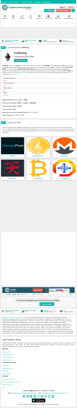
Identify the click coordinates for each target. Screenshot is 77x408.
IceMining (5, 95)
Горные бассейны (26, 2)
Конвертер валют (7, 368)
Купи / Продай (6, 373)
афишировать (46, 2)
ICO (31, 18)
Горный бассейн (21, 60)
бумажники (37, 2)
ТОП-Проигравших (7, 357)
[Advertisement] (38, 32)
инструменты (68, 18)
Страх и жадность (14, 2)
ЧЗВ (3, 387)
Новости (39, 18)
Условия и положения (8, 379)
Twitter (24, 72)
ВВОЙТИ (50, 10)
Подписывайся (47, 304)
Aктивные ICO (6, 365)
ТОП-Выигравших (7, 354)
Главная (4, 2)
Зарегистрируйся (64, 10)
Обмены (22, 18)
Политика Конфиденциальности (11, 382)
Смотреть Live (6, 352)
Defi (13, 18)
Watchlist (58, 18)
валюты (4, 18)
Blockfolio (48, 18)
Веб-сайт (14, 74)
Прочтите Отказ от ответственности (14, 317)
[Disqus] (38, 207)
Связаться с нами (7, 384)
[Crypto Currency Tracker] (16, 7)
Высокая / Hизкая (7, 360)
